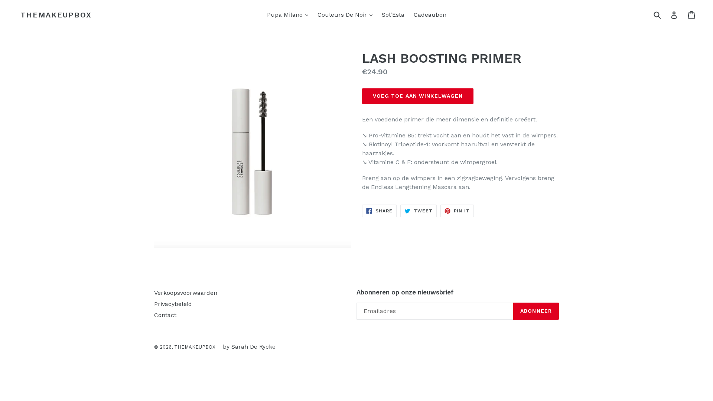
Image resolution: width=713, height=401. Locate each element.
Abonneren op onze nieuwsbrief (405, 292)
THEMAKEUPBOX (56, 14)
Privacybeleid (173, 303)
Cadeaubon (430, 14)
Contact (165, 315)
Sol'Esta (393, 14)
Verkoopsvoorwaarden (185, 292)
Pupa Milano (289, 14)
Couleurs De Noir (347, 14)
